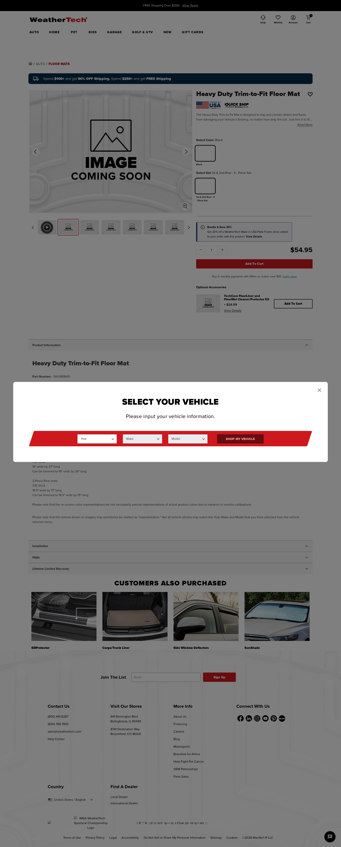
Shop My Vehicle (240, 439)
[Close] (319, 390)
